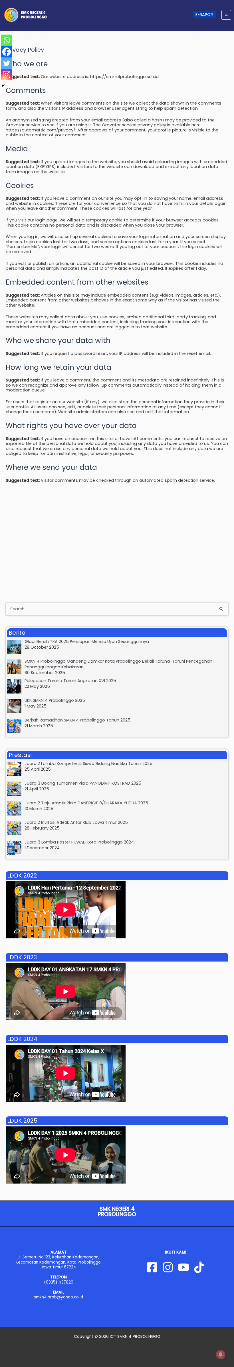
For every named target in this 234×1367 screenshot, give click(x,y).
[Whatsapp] (6, 40)
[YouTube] (183, 1267)
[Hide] (3, 85)
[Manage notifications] (220, 1354)
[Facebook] (6, 51)
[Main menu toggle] (226, 15)
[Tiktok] (199, 1267)
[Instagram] (6, 74)
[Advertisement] (117, 529)
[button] (204, 14)
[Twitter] (6, 63)
